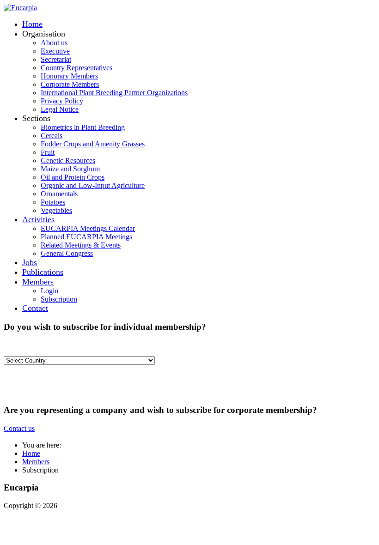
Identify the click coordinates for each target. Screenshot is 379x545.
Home (32, 24)
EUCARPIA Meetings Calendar (88, 228)
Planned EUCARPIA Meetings (86, 237)
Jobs (29, 262)
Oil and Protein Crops (72, 177)
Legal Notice (60, 109)
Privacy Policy (62, 101)
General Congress (67, 253)
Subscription (59, 299)
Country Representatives (76, 68)
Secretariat (56, 59)
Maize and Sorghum (70, 169)
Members (38, 281)
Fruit (48, 152)
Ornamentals (59, 194)
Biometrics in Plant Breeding (83, 127)
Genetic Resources (68, 160)
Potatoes (53, 202)
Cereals (51, 135)
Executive (55, 51)
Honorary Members (69, 76)
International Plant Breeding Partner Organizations (114, 93)
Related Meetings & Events (81, 245)
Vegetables (56, 210)
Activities (38, 219)
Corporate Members (70, 84)
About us (54, 43)
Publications (42, 272)
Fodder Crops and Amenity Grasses (93, 144)
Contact (35, 308)
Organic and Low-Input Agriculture (93, 185)
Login (49, 291)
